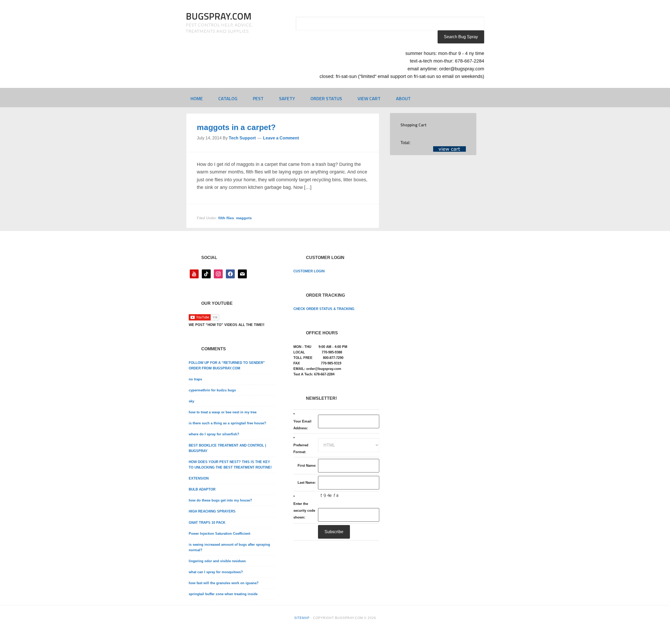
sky (191, 401)
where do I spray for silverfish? (214, 434)
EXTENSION (199, 478)
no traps (195, 379)
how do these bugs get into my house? (220, 500)
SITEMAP (302, 618)
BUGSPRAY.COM (219, 16)
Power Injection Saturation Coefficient (219, 534)
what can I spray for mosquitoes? (216, 572)
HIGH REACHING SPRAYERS (212, 511)
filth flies (226, 218)
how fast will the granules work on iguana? (224, 583)
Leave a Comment (281, 138)
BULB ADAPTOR (202, 489)
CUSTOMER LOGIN (309, 271)
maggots (244, 218)
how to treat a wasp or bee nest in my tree (222, 412)
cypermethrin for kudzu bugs (212, 390)
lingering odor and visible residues (217, 561)
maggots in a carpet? (236, 127)
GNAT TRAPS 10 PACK (207, 523)
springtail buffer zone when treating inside (223, 594)
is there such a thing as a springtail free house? (227, 423)
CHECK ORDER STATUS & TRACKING (323, 309)
